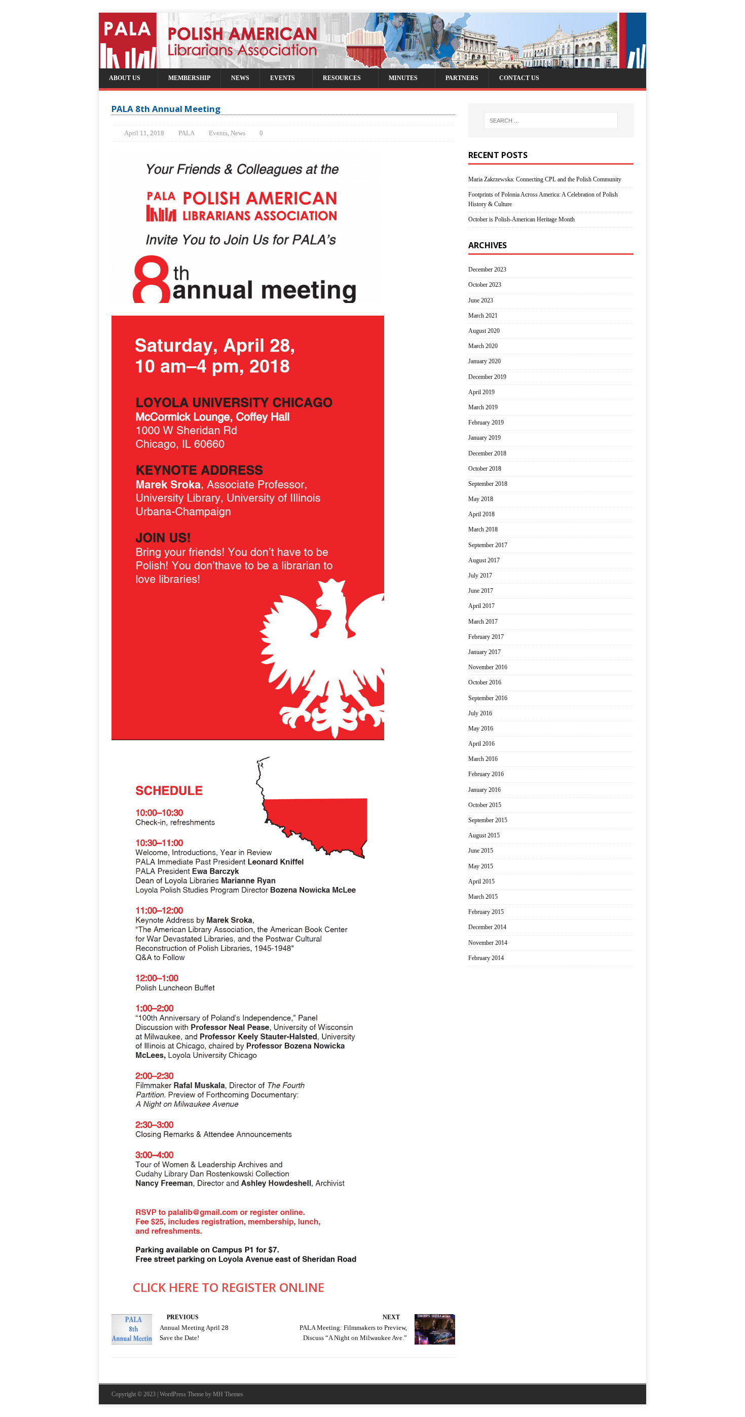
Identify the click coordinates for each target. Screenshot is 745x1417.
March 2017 (483, 621)
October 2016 (484, 682)
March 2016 (483, 758)
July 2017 (480, 575)
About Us (124, 78)
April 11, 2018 (144, 133)
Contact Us (519, 78)
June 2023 (480, 300)
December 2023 (487, 269)
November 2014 (487, 942)
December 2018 (487, 453)
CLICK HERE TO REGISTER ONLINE (217, 1287)
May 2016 (480, 728)
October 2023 (484, 284)
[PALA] (372, 63)
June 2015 (480, 850)
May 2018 (480, 499)
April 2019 (481, 392)
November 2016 (487, 667)
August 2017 (484, 560)
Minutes (403, 78)
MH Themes (228, 1394)
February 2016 (486, 774)
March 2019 (483, 407)
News (240, 78)
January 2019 (484, 437)
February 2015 (486, 911)
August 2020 (484, 330)
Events (282, 78)
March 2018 (483, 529)
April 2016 (481, 743)
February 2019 (486, 422)
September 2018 (487, 483)
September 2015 (487, 820)
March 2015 (483, 896)
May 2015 (480, 866)
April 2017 (481, 605)
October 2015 (484, 805)
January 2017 (484, 652)
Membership (189, 78)
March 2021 (483, 315)
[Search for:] (550, 120)
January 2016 (484, 789)
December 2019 (487, 376)
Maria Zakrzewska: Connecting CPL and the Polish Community (544, 179)
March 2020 (483, 346)
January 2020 (484, 361)
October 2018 (484, 468)
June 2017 (480, 590)
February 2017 (486, 636)
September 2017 (487, 545)
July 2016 (480, 713)
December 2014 (487, 927)
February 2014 (486, 958)
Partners (461, 78)
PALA (186, 133)
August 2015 (484, 835)
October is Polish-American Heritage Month (521, 219)
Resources (342, 78)
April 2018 (481, 514)
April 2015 (481, 881)
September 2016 (487, 698)
